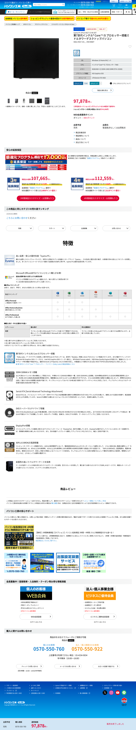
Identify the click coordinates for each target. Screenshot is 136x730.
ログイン (105, 1)
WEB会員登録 (36, 616)
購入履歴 (54, 503)
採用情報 (106, 688)
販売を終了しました (115, 723)
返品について (81, 139)
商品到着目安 (81, 132)
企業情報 (82, 688)
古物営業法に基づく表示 (38, 693)
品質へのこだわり (36, 688)
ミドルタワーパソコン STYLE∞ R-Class (63, 24)
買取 (128, 12)
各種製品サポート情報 (86, 685)
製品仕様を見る (102, 90)
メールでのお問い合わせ (68, 666)
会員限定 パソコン (16, 18)
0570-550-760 (48, 648)
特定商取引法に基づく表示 (14, 693)
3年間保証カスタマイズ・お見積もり (36, 198)
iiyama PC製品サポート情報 (63, 685)
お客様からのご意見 (125, 1)
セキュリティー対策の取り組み (113, 685)
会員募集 (84, 228)
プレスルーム (10, 691)
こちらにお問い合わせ (17, 217)
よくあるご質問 (35, 685)
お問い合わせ (116, 228)
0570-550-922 (87, 648)
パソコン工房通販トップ (13, 24)
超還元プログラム (93, 158)
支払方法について (82, 142)
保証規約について (82, 135)
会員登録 (98, 1)
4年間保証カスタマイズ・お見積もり (100, 198)
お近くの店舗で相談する (106, 666)
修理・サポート (117, 12)
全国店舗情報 (104, 12)
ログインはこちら (36, 622)
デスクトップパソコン (41, 24)
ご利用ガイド (114, 1)
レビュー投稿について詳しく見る (95, 501)
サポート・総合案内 (12, 685)
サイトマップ (35, 691)
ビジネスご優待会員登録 (100, 616)
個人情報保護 (83, 693)
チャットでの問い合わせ (30, 666)
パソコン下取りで (93, 18)
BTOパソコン (27, 24)
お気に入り (120, 7)
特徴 (19, 228)
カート (114, 7)
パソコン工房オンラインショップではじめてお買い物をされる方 (66, 12)
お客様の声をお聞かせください (64, 688)
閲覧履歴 (126, 7)
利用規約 (57, 693)
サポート (52, 228)
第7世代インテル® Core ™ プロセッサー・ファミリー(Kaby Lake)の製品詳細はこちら (46, 364)
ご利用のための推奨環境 (13, 688)
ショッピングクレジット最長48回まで (52, 18)
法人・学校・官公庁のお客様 (88, 12)
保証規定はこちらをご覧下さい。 (47, 540)
